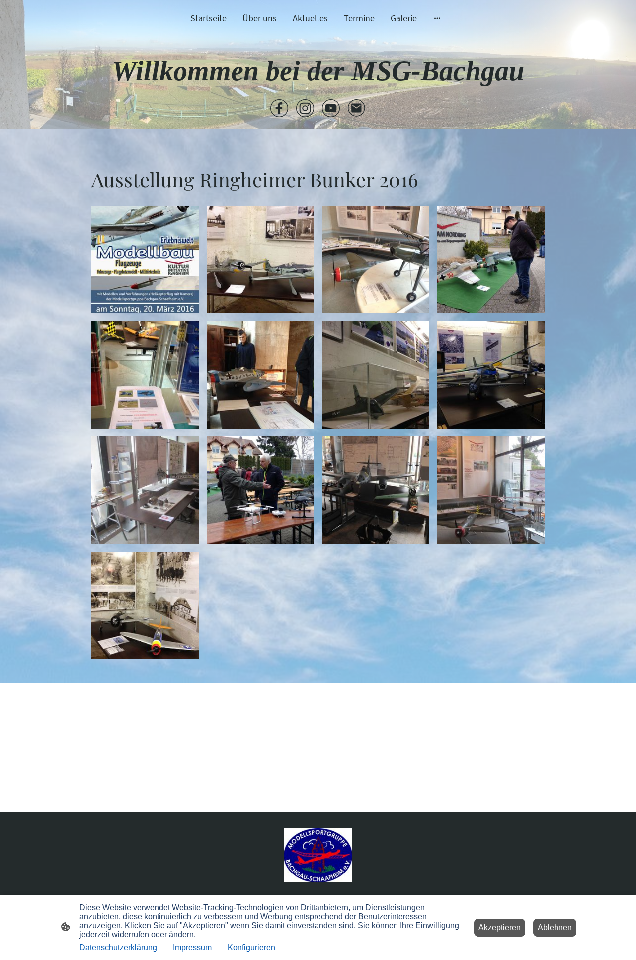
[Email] (357, 108)
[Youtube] (331, 108)
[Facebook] (279, 108)
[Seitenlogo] (318, 855)
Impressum (192, 947)
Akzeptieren (499, 927)
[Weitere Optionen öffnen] (437, 18)
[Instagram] (305, 108)
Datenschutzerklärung (118, 947)
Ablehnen (555, 927)
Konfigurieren (251, 947)
